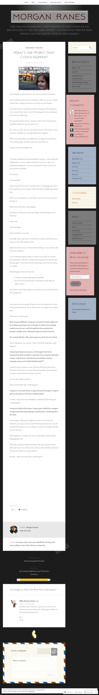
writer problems (15, 545)
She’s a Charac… (79, 116)
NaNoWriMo (30, 48)
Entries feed (76, 231)
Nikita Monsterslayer (27, 601)
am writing (19, 542)
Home (26, 2)
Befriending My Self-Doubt (34, 559)
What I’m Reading (69, 2)
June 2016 (75, 171)
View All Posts (25, 531)
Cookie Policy (32, 691)
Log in (74, 227)
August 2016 (76, 163)
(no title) (75, 72)
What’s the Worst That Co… (82, 113)
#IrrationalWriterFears (81, 137)
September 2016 (77, 159)
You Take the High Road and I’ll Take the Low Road (34, 571)
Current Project (42, 2)
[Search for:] (82, 48)
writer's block (25, 545)
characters (32, 542)
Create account (77, 223)
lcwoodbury (77, 134)
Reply (21, 620)
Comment (50, 675)
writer (53, 542)
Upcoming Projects (55, 2)
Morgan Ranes (32, 527)
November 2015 (77, 178)
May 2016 (75, 174)
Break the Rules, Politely (80, 82)
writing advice (41, 545)
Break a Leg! (76, 86)
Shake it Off (76, 68)
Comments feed (77, 235)
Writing (39, 48)
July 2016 (75, 167)
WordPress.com (77, 238)
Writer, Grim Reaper (82, 131)
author (25, 542)
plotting (47, 542)
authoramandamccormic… (82, 129)
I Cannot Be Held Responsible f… (80, 118)
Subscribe (75, 284)
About (33, 2)
